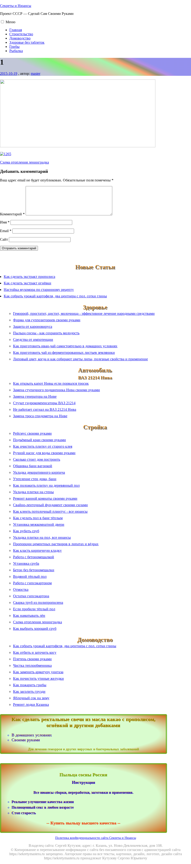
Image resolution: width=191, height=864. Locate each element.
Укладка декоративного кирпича (39, 472)
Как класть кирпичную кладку (37, 550)
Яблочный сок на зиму (31, 698)
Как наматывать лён (29, 616)
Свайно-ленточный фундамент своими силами (50, 505)
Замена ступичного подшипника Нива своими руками (56, 390)
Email (5, 231)
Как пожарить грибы (29, 685)
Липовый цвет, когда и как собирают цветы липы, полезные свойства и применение (80, 359)
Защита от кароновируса (32, 327)
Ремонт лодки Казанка (31, 704)
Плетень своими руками (32, 659)
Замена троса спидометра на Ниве (40, 416)
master (35, 74)
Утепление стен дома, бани (34, 479)
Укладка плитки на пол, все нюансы (42, 537)
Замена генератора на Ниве (35, 396)
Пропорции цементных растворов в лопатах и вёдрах (56, 544)
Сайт (4, 239)
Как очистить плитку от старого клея (42, 446)
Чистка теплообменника (32, 665)
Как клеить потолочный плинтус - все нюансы (50, 511)
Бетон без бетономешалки (33, 570)
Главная (15, 30)
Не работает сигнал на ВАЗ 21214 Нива (44, 409)
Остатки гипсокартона (31, 596)
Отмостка (20, 589)
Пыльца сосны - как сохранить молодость (46, 333)
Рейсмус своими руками (32, 433)
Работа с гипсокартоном (32, 583)
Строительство (21, 34)
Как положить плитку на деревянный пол (46, 485)
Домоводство (20, 38)
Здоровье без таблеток (26, 42)
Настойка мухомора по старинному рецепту (39, 290)
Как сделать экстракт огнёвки (27, 283)
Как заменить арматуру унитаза (38, 672)
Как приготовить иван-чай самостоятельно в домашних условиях (65, 346)
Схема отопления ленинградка (24, 162)
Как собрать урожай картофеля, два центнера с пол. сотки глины (55, 296)
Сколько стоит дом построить (36, 459)
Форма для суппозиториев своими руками (46, 320)
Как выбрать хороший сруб (34, 629)
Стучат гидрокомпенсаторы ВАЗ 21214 (44, 403)
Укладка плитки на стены (33, 492)
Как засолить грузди (29, 691)
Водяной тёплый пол (30, 576)
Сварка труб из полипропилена (38, 602)
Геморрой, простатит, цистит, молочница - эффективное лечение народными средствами (84, 313)
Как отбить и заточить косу (34, 652)
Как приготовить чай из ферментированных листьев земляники (64, 353)
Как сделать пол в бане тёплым (38, 518)
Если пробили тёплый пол (34, 609)
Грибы (14, 47)
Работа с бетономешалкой (33, 557)
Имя (5, 222)
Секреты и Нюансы (15, 6)
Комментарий (12, 214)
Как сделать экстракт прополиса (29, 277)
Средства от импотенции (33, 340)
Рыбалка (16, 51)
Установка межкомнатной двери (38, 524)
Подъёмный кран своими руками (39, 440)
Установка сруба (26, 563)
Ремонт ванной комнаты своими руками (45, 498)
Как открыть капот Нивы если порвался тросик (51, 383)
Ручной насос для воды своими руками (44, 453)
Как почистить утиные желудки (38, 678)
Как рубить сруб (26, 531)
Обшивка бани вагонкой (32, 466)
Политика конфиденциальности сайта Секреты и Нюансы (95, 838)
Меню (10, 22)
